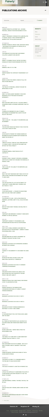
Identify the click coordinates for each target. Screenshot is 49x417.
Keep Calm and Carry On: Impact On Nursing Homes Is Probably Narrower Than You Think (15, 104)
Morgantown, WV (25, 406)
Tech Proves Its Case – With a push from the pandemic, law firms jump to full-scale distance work (15, 200)
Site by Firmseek (14, 412)
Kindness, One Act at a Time (9, 67)
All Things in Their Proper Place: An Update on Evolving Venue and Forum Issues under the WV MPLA (14, 323)
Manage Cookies (22, 410)
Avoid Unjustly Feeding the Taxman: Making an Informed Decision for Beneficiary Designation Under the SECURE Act (14, 135)
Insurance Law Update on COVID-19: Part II (13, 296)
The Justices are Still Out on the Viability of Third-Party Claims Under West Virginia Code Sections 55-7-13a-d (14, 184)
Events (36, 36)
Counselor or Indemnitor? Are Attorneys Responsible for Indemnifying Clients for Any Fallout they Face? (14, 113)
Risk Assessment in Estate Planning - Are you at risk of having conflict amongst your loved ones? (15, 345)
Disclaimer (29, 410)
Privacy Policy (35, 410)
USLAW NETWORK (14, 410)
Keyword (22, 20)
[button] (45, 10)
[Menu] (46, 2)
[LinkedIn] (26, 415)
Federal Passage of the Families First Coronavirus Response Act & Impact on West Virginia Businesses (14, 289)
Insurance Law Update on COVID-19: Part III (13, 301)
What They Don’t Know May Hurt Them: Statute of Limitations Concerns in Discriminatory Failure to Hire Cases (15, 175)
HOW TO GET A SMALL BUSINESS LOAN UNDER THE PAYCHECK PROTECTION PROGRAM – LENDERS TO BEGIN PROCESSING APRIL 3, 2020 (15, 229)
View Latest (6, 400)
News (36, 31)
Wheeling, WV (35, 406)
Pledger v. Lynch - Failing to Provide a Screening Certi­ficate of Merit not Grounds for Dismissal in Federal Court (15, 160)
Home (7, 410)
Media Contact (38, 39)
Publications (37, 34)
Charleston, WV (14, 406)
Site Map (41, 410)
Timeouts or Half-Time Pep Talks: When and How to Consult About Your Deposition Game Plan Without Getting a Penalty (14, 144)
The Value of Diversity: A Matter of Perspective (15, 366)
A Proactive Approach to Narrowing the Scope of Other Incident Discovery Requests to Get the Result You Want (15, 373)
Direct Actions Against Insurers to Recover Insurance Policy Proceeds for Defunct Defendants (14, 95)
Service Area (6, 20)
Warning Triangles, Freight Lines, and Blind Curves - (15, 46)
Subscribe (39, 55)
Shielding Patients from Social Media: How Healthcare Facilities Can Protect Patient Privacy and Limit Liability (13, 273)
